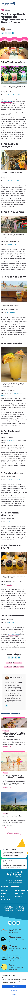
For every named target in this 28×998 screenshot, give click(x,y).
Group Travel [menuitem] (19, 893)
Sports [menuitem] (3, 893)
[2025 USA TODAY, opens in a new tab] (4, 967)
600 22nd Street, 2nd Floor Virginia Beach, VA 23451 (15, 881)
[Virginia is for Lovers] (8, 908)
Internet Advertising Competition (15, 929)
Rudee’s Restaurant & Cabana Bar (15, 181)
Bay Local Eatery (11, 440)
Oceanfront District (6, 101)
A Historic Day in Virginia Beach (12, 816)
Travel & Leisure (13, 946)
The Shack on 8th (11, 244)
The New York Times (15, 937)
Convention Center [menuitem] (21, 890)
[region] (14, 985)
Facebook (12, 33)
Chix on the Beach (11, 312)
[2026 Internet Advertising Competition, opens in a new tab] (4, 930)
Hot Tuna (9, 584)
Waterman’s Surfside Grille (14, 95)
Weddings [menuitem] (18, 897)
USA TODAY (12, 965)
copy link (2, 33)
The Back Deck (10, 521)
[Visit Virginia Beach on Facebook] (14, 923)
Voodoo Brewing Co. (12, 622)
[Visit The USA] (19, 908)
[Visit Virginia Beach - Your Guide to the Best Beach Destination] (8, 4)
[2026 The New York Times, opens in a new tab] (4, 939)
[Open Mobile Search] (21, 4)
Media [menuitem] (3, 897)
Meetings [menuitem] (4, 890)
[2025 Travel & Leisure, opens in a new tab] (4, 948)
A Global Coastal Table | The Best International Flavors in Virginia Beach (13, 734)
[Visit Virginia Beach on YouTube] (18, 923)
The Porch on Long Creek (13, 479)
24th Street (17, 393)
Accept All (14, 986)
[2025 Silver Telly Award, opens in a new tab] (4, 957)
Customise (14, 990)
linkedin (6, 33)
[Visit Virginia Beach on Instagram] (10, 923)
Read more (5, 747)
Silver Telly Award (14, 954)
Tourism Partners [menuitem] (7, 900)
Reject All (14, 994)
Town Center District (13, 634)
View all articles (13, 833)
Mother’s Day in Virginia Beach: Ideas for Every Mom (13, 776)
